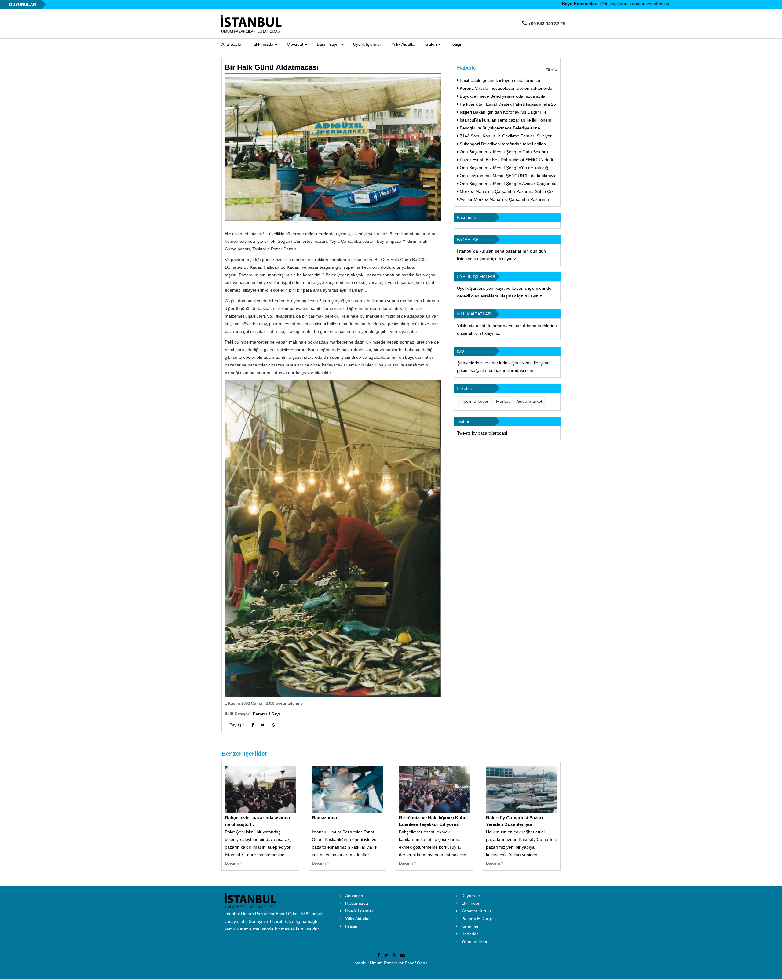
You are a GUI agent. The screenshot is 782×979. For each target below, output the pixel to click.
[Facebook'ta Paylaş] (252, 725)
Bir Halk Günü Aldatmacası (272, 67)
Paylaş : (236, 725)
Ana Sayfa (231, 44)
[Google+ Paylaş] (274, 725)
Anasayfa (354, 895)
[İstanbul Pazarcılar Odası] (253, 24)
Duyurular (470, 895)
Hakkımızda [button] (262, 44)
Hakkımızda (356, 903)
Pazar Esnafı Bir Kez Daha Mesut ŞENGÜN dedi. (506, 159)
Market (503, 401)
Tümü (550, 69)
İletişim (457, 44)
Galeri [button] (431, 44)
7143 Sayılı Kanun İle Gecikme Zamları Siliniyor (505, 135)
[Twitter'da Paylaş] (263, 725)
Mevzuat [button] (296, 44)
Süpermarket (529, 401)
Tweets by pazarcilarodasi (482, 433)
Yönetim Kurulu (476, 910)
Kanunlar (470, 926)
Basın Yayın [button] (329, 44)
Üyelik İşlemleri (367, 44)
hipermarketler (474, 401)
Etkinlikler (470, 903)
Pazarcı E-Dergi (476, 918)
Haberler (469, 933)
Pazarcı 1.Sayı (266, 714)
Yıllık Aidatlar (403, 44)
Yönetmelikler (474, 941)
